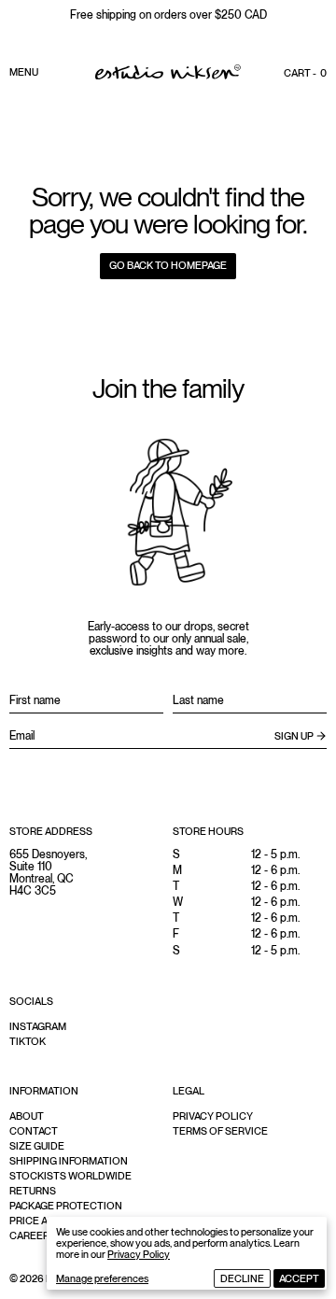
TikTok (27, 1041)
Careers (32, 1235)
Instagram (37, 1026)
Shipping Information (68, 1160)
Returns (32, 1190)
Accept (299, 1278)
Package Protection (65, 1205)
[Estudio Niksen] (168, 71)
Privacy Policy (138, 1254)
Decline (242, 1278)
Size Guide (36, 1145)
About (26, 1116)
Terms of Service (220, 1131)
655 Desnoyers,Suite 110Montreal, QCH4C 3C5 (48, 873)
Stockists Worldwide (70, 1175)
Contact (33, 1131)
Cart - (305, 72)
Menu (23, 71)
